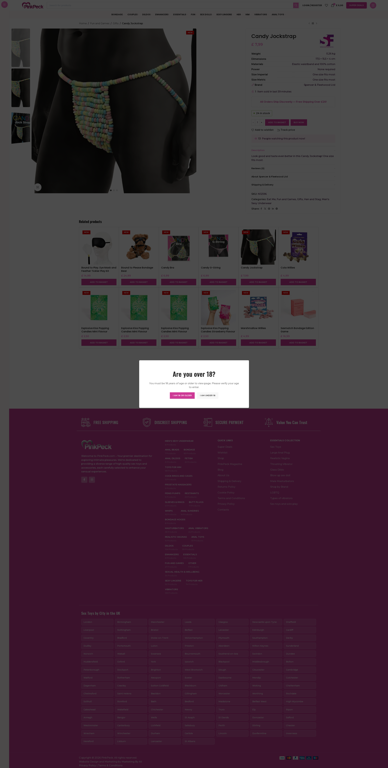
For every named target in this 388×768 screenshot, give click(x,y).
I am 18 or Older (182, 395)
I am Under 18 (207, 395)
